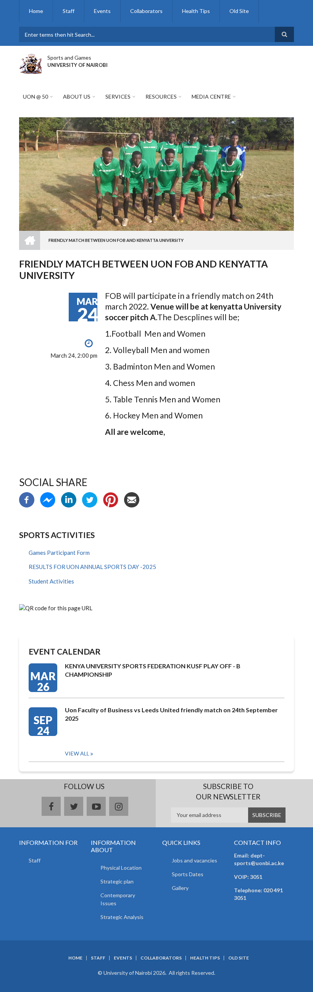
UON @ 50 (35, 96)
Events (102, 11)
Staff (68, 11)
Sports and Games (69, 57)
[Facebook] (26, 499)
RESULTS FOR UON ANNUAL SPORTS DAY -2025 (92, 566)
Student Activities (51, 581)
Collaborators (146, 11)
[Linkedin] (68, 499)
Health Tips (196, 11)
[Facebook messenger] (47, 499)
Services (118, 96)
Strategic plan (117, 881)
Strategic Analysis (122, 917)
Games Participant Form (59, 552)
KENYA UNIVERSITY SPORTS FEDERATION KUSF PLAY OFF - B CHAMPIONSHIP (152, 670)
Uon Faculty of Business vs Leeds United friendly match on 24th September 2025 (171, 714)
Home (36, 11)
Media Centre (211, 96)
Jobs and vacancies (194, 860)
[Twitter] (89, 499)
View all (77, 753)
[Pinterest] (110, 499)
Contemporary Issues (117, 899)
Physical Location (121, 867)
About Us (76, 96)
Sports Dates (187, 874)
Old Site (239, 11)
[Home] (30, 62)
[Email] (131, 499)
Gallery (180, 888)
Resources (161, 96)
